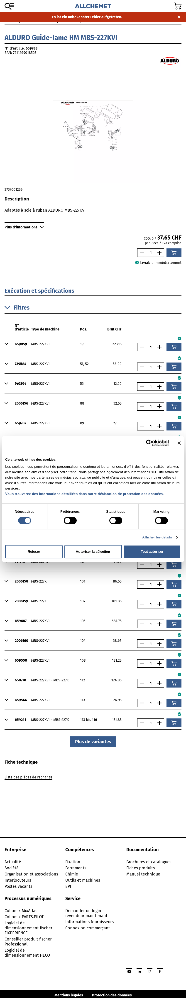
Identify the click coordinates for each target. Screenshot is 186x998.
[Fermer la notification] (178, 17)
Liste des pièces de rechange (28, 777)
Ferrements (75, 867)
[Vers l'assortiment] (9, 6)
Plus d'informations (21, 227)
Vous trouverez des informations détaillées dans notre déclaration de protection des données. (84, 494)
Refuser (34, 551)
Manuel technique (143, 874)
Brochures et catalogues (148, 861)
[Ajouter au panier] (173, 252)
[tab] (21, 762)
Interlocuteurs (18, 880)
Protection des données (112, 995)
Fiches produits (140, 867)
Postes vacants (18, 886)
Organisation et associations (31, 874)
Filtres (21, 307)
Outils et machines (82, 880)
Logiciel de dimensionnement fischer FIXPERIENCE (28, 927)
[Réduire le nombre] (140, 253)
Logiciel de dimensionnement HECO (27, 953)
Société (12, 867)
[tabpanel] (93, 778)
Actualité (13, 861)
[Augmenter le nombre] (160, 253)
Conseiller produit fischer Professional (28, 942)
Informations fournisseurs (89, 921)
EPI (68, 886)
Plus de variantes (93, 741)
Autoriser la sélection (93, 551)
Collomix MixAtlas (21, 910)
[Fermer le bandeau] (179, 443)
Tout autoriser (152, 551)
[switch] (70, 520)
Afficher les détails (157, 537)
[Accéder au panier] (177, 6)
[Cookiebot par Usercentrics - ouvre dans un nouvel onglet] (149, 443)
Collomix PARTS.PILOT (24, 916)
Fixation (72, 861)
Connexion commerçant (87, 927)
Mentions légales (68, 995)
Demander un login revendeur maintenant (86, 913)
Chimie (71, 874)
